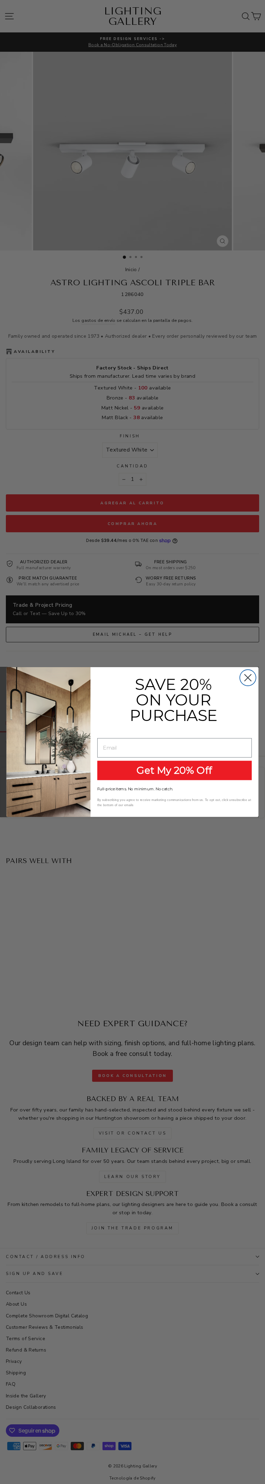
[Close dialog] (248, 678)
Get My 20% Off (174, 770)
